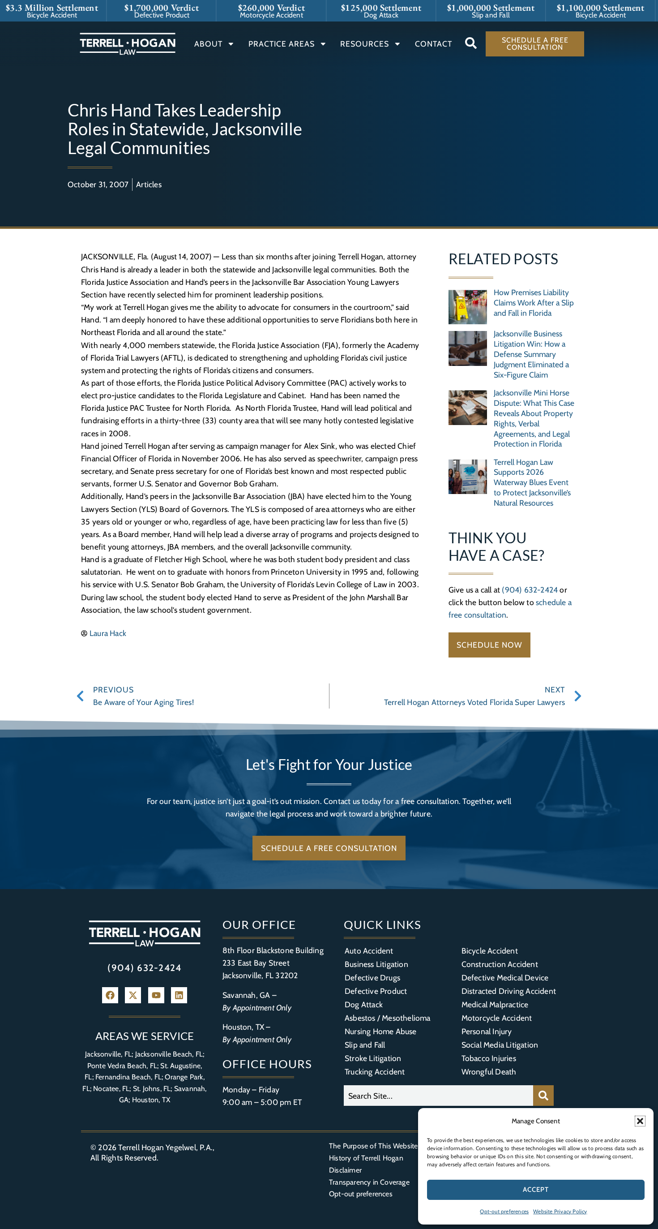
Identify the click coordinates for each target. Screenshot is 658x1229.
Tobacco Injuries (488, 1058)
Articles (149, 184)
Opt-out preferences (504, 1211)
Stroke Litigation (373, 1058)
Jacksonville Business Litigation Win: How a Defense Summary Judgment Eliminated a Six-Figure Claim (531, 354)
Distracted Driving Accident (508, 991)
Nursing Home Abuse (381, 1031)
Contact (433, 43)
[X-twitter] (133, 995)
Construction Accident (499, 964)
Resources (364, 43)
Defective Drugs (372, 977)
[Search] (543, 1095)
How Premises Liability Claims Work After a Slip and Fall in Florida (534, 303)
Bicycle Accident (489, 950)
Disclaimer (345, 1170)
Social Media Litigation (499, 1044)
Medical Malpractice (495, 1004)
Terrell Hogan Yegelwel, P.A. (165, 1147)
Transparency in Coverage (369, 1182)
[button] (640, 1121)
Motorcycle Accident (496, 1018)
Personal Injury (486, 1031)
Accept (536, 1190)
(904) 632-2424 (530, 589)
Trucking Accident (375, 1071)
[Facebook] (110, 995)
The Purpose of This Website (373, 1146)
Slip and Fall (365, 1044)
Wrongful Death (489, 1071)
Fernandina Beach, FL (128, 1077)
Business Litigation (376, 964)
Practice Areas (281, 43)
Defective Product (376, 991)
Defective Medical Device (505, 977)
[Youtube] (156, 995)
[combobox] (438, 1095)
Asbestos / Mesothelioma (388, 1018)
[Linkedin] (179, 995)
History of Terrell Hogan (366, 1158)
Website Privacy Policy (560, 1211)
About (208, 43)
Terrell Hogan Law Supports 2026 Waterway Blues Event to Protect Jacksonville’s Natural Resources (532, 482)
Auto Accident (369, 950)
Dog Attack (364, 1004)
